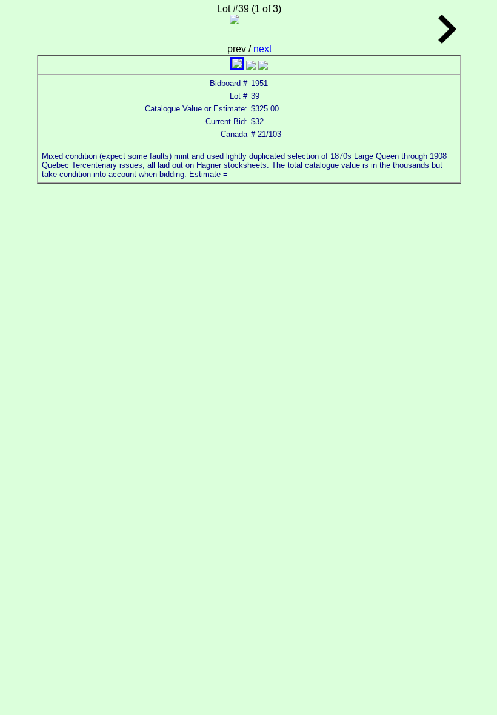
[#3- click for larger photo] (263, 67)
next (262, 49)
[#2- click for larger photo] (251, 67)
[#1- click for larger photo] (237, 67)
